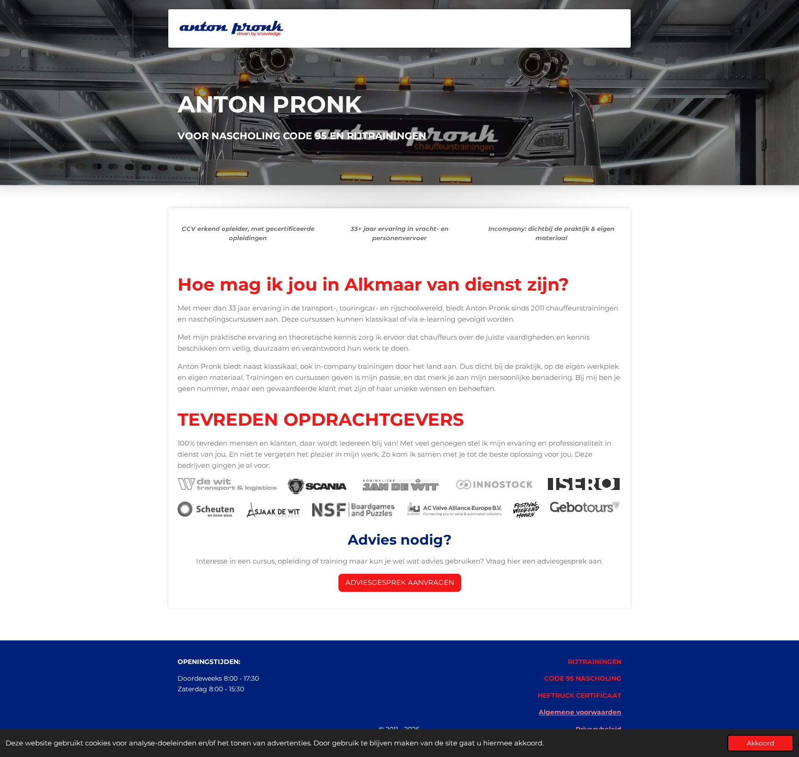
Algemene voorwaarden (580, 712)
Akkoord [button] (760, 743)
